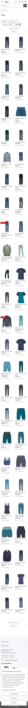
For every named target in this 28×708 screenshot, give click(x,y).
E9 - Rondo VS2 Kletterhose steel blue (6, 234)
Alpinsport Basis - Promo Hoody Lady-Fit (6, 563)
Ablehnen (14, 702)
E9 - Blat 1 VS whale (20, 72)
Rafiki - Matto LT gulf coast (20, 421)
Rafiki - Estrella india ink (6, 328)
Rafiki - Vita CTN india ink (20, 539)
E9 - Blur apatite (5, 96)
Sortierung (12, 21)
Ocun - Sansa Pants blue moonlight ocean (6, 281)
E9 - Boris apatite (19, 96)
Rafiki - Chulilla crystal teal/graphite (20, 304)
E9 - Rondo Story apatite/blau (19, 210)
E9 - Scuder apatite (20, 233)
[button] (19, 1)
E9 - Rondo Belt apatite (7, 186)
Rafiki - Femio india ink (6, 351)
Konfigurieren (14, 698)
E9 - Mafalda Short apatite (19, 119)
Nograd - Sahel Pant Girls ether (20, 257)
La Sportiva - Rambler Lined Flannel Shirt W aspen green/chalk (6, 257)
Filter (4, 21)
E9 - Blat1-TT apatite (20, 562)
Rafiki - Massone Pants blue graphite (20, 397)
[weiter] (25, 31)
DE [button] (15, 1)
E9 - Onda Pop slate (20, 142)
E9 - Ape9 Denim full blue (6, 73)
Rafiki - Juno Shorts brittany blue (6, 374)
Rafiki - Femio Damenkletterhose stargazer (19, 328)
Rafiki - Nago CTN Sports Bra (5, 468)
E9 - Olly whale (5, 142)
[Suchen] (25, 5)
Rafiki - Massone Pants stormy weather (6, 421)
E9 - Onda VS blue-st (20, 609)
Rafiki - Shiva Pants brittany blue (6, 492)
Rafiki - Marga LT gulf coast (20, 374)
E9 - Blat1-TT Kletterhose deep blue (6, 586)
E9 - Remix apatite (19, 164)
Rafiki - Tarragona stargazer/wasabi (19, 515)
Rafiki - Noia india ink (20, 467)
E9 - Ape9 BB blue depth (5, 49)
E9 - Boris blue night (6, 118)
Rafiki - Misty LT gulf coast (6, 444)
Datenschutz (12, 689)
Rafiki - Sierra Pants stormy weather (20, 492)
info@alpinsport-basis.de (11, 660)
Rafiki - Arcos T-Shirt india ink (20, 281)
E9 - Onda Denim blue (6, 609)
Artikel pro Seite (7, 24)
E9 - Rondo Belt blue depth (20, 186)
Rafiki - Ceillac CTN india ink (6, 304)
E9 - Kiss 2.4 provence (20, 586)
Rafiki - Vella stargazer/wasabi (5, 539)
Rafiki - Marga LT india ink (6, 397)
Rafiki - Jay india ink (20, 351)
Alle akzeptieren (14, 693)
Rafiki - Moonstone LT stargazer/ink (20, 444)
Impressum (5, 689)
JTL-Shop (16, 706)
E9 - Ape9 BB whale (20, 49)
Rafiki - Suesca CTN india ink (6, 515)
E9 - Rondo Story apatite (5, 210)
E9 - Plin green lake (6, 164)
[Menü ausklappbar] (2, 1)
